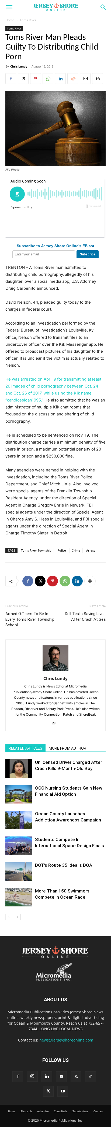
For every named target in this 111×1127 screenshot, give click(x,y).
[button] (9, 7)
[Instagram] (32, 1076)
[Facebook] (10, 78)
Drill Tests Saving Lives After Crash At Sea (85, 616)
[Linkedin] (60, 78)
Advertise (43, 1111)
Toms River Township (36, 550)
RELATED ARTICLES (25, 748)
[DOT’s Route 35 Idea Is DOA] (18, 871)
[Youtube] (62, 1091)
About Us (26, 1111)
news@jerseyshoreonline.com (66, 1040)
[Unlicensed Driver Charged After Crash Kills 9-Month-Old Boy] (18, 768)
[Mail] (55, 723)
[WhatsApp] (48, 78)
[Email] (85, 78)
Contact (98, 1111)
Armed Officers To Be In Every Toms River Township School (29, 619)
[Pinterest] (35, 78)
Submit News (80, 1111)
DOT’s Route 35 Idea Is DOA (63, 865)
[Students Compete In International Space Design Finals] (18, 845)
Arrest (90, 550)
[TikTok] (90, 1076)
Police (61, 550)
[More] (90, 581)
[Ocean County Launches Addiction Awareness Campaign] (18, 820)
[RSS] (76, 1076)
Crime (76, 550)
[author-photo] (55, 671)
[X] (23, 78)
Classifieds (60, 1111)
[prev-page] (8, 917)
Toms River (28, 20)
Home (10, 20)
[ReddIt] (72, 78)
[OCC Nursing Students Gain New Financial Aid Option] (18, 794)
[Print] (97, 78)
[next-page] (17, 917)
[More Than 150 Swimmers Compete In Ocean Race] (18, 897)
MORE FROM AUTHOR (67, 748)
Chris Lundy (18, 66)
